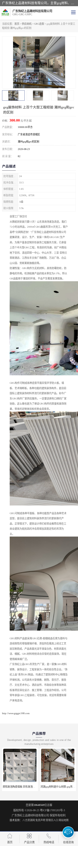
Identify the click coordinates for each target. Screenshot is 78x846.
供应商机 (27, 23)
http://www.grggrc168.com (16, 713)
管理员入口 (52, 820)
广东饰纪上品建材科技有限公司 (30, 815)
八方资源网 (29, 820)
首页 (16, 23)
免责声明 (40, 820)
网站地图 (64, 820)
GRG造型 (39, 23)
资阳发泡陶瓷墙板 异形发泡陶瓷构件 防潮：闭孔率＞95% (34, 786)
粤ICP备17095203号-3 (52, 810)
